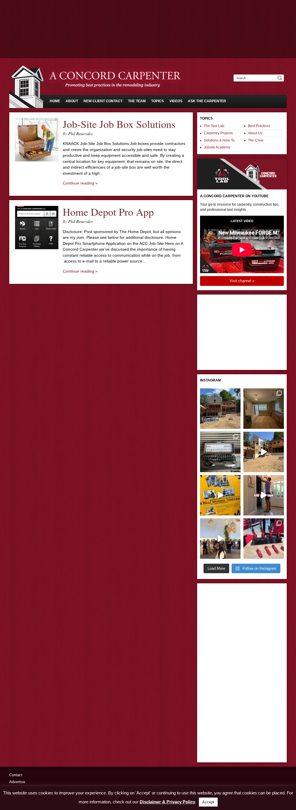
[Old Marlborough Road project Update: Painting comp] (263, 408)
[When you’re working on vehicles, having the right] (220, 452)
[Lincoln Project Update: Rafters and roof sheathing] (220, 408)
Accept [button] (208, 802)
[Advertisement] (148, 16)
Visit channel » (242, 281)
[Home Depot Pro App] (36, 247)
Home (55, 101)
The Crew (255, 140)
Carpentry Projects (218, 133)
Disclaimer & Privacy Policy (167, 801)
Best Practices (259, 126)
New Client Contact (103, 101)
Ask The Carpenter (207, 101)
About (72, 101)
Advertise (17, 782)
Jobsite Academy (217, 147)
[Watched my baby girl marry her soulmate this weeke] (220, 538)
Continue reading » (80, 183)
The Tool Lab (214, 126)
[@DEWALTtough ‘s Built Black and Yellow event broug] (220, 495)
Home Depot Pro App (108, 212)
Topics (157, 101)
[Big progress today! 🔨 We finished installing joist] (263, 452)
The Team (137, 101)
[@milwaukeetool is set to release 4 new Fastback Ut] (263, 538)
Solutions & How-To (219, 140)
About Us (255, 133)
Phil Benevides (80, 133)
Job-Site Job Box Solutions (119, 124)
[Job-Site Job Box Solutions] (36, 160)
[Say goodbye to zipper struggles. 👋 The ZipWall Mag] (263, 495)
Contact (15, 775)
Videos (175, 101)
